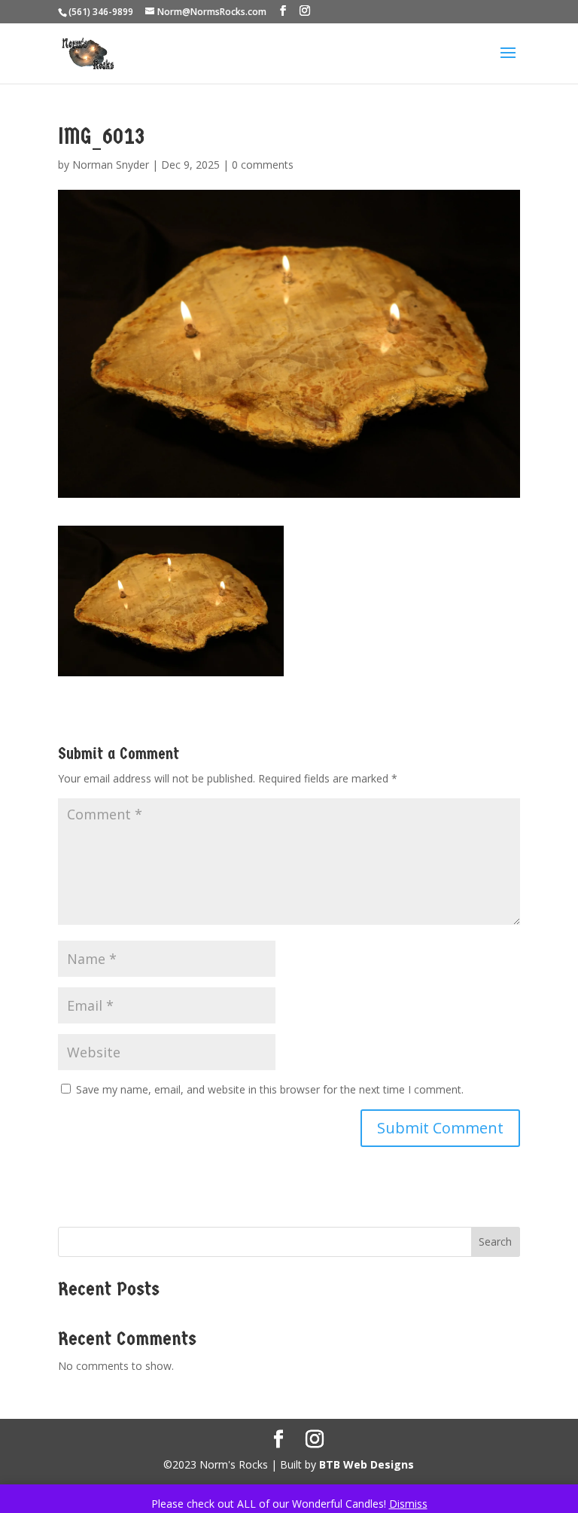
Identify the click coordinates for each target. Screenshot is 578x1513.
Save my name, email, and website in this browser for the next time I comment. (270, 1089)
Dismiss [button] (408, 1503)
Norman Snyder (110, 164)
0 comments (263, 164)
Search (495, 1241)
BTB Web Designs (366, 1464)
